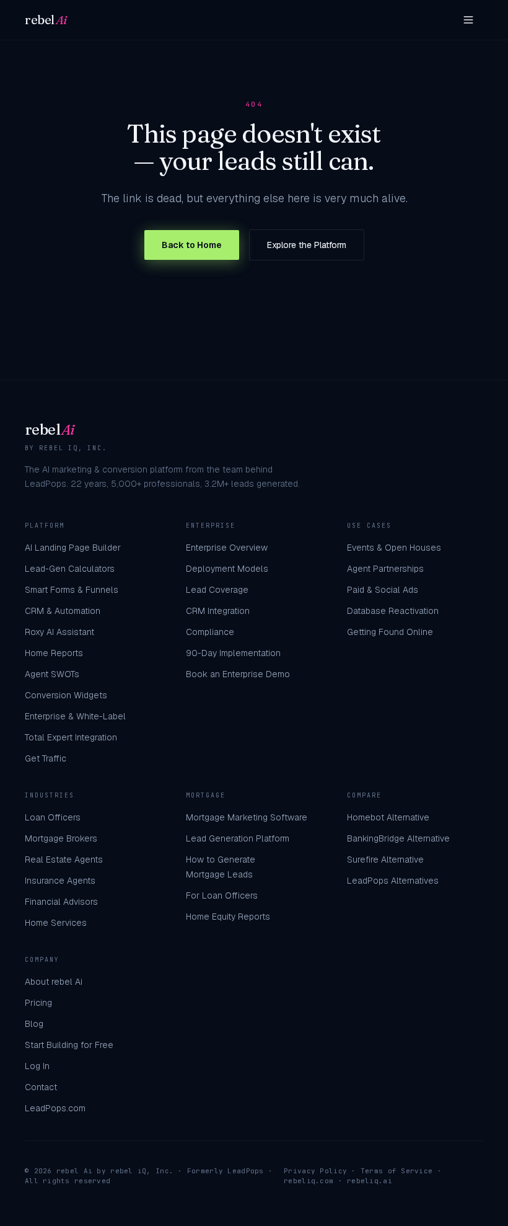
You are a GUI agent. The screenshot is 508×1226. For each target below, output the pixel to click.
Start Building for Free (69, 1045)
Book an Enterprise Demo (238, 674)
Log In (37, 1066)
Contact (41, 1087)
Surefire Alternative (385, 859)
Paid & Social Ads (382, 589)
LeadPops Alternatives (393, 880)
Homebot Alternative (388, 817)
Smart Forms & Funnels (71, 589)
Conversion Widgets (66, 695)
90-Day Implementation (233, 653)
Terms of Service (396, 1170)
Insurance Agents (60, 880)
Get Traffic (45, 758)
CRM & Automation (62, 610)
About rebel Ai (53, 981)
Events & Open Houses (394, 547)
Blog (34, 1023)
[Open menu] (468, 20)
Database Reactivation (393, 610)
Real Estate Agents (64, 859)
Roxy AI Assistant (59, 631)
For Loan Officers (222, 895)
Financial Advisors (61, 901)
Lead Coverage (217, 589)
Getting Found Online (390, 631)
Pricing (38, 1002)
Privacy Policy (315, 1170)
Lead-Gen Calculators (70, 568)
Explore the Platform (306, 245)
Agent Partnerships (385, 568)
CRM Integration (218, 610)
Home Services (56, 922)
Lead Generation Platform (237, 838)
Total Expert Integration (71, 737)
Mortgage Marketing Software (246, 817)
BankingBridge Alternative (398, 838)
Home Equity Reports (228, 916)
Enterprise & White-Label (75, 716)
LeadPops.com (55, 1108)
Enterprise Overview (227, 547)
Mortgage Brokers (61, 838)
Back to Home (192, 245)
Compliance (210, 631)
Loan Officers (53, 817)
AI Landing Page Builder (73, 547)
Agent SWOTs (52, 674)
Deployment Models (227, 568)
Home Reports (54, 653)
